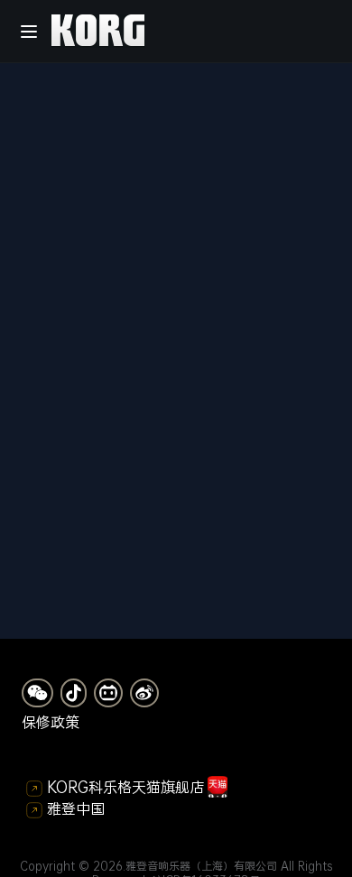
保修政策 (50, 722)
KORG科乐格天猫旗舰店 (125, 787)
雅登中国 (76, 808)
